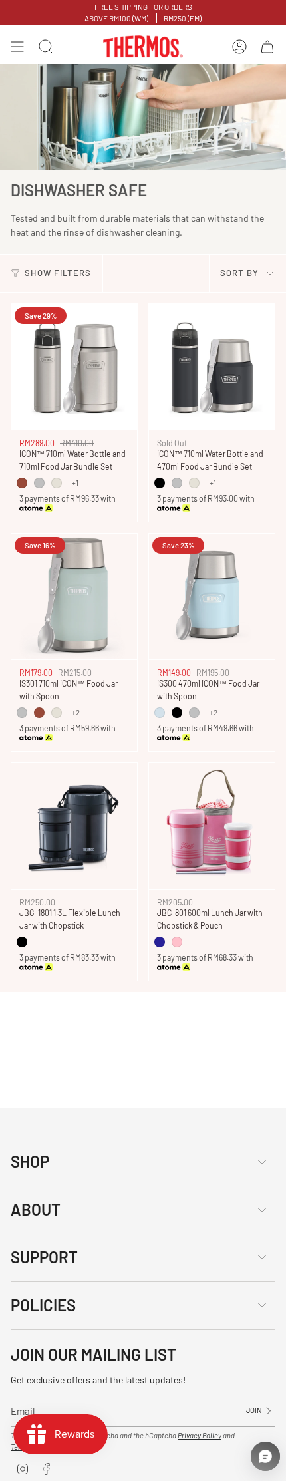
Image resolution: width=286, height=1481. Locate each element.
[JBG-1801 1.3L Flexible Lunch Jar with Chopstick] (74, 826)
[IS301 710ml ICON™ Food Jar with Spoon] (74, 596)
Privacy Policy (199, 1435)
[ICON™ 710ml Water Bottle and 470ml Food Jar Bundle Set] (212, 367)
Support (44, 1257)
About (36, 1209)
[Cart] (267, 46)
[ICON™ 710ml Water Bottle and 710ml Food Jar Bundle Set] (74, 367)
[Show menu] (17, 46)
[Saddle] (22, 483)
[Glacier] (159, 712)
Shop (30, 1161)
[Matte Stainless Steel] (39, 483)
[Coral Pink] (177, 942)
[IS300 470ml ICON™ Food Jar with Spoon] (212, 596)
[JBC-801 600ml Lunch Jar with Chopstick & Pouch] (212, 826)
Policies (43, 1305)
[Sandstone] (56, 483)
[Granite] (159, 483)
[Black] (22, 942)
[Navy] (159, 942)
